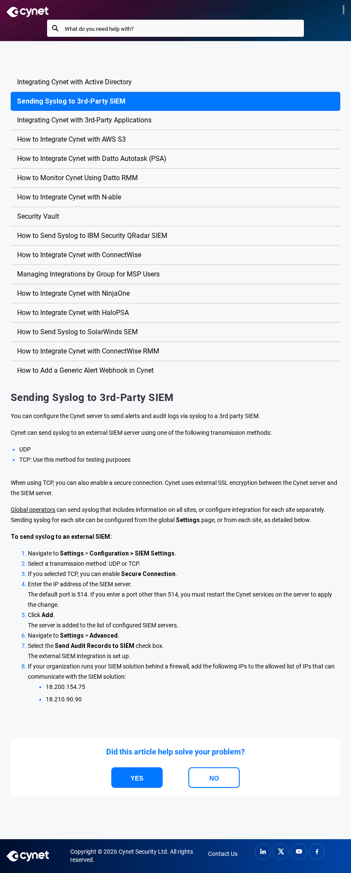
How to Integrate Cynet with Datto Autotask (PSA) (92, 158)
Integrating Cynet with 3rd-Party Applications (84, 120)
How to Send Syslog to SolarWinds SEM (77, 332)
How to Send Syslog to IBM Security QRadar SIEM (92, 236)
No (214, 778)
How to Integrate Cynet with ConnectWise (79, 255)
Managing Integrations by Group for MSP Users (88, 274)
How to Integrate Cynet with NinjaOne (73, 293)
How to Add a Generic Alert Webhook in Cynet (85, 370)
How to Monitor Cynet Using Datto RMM (77, 178)
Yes (137, 778)
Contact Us (223, 853)
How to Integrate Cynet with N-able (69, 197)
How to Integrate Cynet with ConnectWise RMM (88, 351)
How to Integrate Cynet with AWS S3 (71, 139)
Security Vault (38, 216)
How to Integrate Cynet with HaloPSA (73, 313)
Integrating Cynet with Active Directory (74, 82)
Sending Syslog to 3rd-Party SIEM (71, 101)
